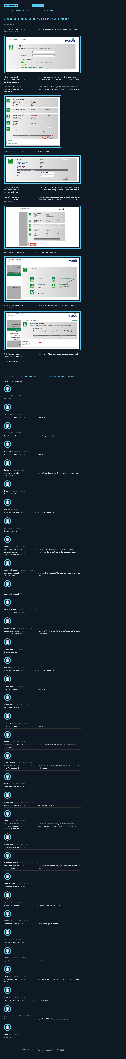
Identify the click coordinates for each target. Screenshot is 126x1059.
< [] (24, 376)
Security (37, 10)
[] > (61, 376)
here (20, 82)
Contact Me (9, 10)
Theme (48, 1050)
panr (62, 1050)
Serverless (48, 10)
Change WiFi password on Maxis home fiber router (36, 18)
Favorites (20, 10)
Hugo (41, 1050)
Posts (29, 10)
